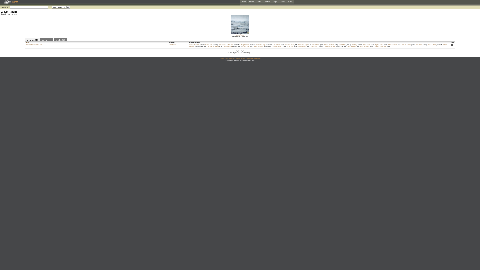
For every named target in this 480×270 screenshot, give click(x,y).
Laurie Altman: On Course (240, 36)
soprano (202, 45)
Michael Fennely (406, 45)
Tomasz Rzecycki (213, 46)
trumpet (439, 45)
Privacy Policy (240, 58)
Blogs (275, 2)
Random (267, 2)
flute (296, 45)
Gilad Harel (208, 45)
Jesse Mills (276, 45)
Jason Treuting (260, 45)
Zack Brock (418, 45)
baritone (360, 45)
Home (244, 2)
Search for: (5, 7)
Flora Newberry (431, 45)
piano (322, 45)
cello (336, 45)
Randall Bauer (302, 46)
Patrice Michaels (194, 45)
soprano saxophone (201, 46)
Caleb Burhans (351, 46)
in (50, 7)
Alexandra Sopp (303, 45)
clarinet (215, 45)
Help (290, 2)
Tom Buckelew (227, 46)
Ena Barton (366, 45)
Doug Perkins (245, 45)
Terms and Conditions (253, 58)
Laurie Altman (240, 35)
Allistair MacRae (329, 45)
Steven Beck (316, 45)
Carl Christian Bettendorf (225, 45)
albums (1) (32, 40)
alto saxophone (237, 46)
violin (282, 45)
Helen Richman (392, 45)
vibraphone (269, 45)
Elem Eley (354, 45)
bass (295, 46)
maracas (252, 45)
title (27, 42)
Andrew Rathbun (330, 46)
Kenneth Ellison (276, 46)
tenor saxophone (341, 46)
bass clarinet (267, 46)
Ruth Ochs (314, 46)
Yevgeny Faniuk (289, 45)
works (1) (46, 40)
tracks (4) (60, 40)
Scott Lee (290, 46)
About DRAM (224, 58)
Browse (251, 2)
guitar (251, 46)
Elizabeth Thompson (380, 46)
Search (258, 2)
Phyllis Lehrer (379, 45)
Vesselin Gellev (364, 46)
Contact (231, 58)
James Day (245, 46)
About (282, 2)
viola (358, 46)
